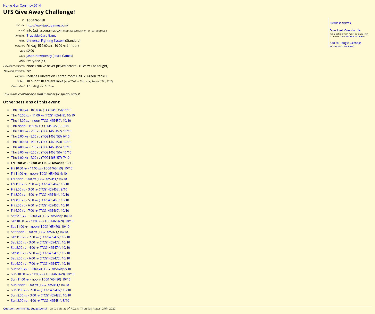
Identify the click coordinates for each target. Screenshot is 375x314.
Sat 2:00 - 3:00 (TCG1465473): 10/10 (40, 242)
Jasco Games (63, 56)
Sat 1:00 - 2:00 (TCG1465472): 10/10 (40, 237)
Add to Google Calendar (345, 43)
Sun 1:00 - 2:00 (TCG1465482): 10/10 (41, 290)
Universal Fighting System (45, 40)
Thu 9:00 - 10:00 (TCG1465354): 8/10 (41, 110)
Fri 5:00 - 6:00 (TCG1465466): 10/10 (40, 205)
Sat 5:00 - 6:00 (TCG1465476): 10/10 (40, 258)
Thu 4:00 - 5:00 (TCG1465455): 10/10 (41, 147)
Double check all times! (352, 36)
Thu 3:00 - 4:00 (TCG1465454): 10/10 (41, 142)
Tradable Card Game (41, 35)
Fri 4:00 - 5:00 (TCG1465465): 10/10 (40, 200)
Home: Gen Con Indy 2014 (22, 5)
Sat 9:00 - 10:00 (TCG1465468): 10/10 (41, 216)
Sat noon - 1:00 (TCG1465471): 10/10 (39, 232)
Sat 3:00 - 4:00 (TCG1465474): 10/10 (40, 247)
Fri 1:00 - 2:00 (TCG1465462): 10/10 (40, 184)
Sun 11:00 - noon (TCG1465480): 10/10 (41, 279)
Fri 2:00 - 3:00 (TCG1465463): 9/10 (39, 189)
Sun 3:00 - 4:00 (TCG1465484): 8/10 (40, 300)
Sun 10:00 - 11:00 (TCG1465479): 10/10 (42, 274)
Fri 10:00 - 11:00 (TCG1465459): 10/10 (41, 168)
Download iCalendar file (345, 30)
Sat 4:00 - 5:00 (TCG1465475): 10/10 (40, 253)
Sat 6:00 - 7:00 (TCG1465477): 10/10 (40, 263)
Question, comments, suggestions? (25, 308)
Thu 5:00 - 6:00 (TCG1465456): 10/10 (41, 152)
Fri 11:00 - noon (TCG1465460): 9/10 (39, 173)
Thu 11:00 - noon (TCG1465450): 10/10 (41, 120)
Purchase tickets (340, 23)
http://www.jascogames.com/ (47, 25)
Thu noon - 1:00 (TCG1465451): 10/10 (40, 126)
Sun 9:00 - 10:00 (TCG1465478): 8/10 (41, 269)
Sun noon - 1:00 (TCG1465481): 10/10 (40, 285)
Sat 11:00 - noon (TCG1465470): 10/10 (40, 226)
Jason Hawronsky (39, 56)
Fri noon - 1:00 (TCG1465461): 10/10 (39, 179)
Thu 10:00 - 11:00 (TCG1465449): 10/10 (43, 115)
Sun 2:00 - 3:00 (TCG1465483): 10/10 (41, 295)
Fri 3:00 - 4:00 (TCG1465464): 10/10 (40, 194)
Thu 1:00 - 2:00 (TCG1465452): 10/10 (41, 131)
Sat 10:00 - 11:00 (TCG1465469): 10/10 (42, 221)
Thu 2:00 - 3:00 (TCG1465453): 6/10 (40, 136)
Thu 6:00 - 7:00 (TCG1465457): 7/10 (40, 157)
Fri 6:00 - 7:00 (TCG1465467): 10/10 (40, 210)
